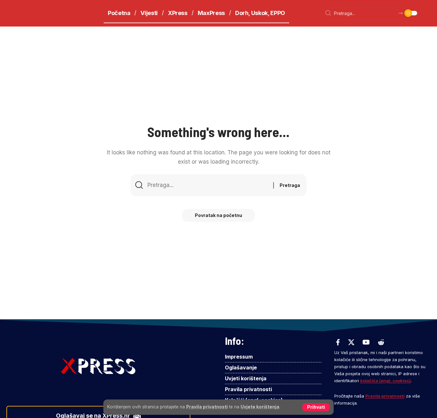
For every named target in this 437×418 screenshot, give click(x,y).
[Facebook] (338, 342)
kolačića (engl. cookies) (385, 380)
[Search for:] (208, 185)
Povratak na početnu (218, 215)
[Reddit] (381, 342)
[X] (351, 342)
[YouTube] (366, 342)
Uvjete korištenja (260, 406)
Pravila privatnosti (207, 406)
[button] (316, 407)
